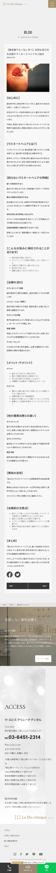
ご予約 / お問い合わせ (12, 835)
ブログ (6, 846)
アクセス (7, 830)
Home (4, 605)
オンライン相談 (43, 658)
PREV (11, 586)
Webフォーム (28, 870)
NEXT (45, 586)
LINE (46, 870)
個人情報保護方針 (10, 841)
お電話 (9, 870)
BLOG (11, 605)
